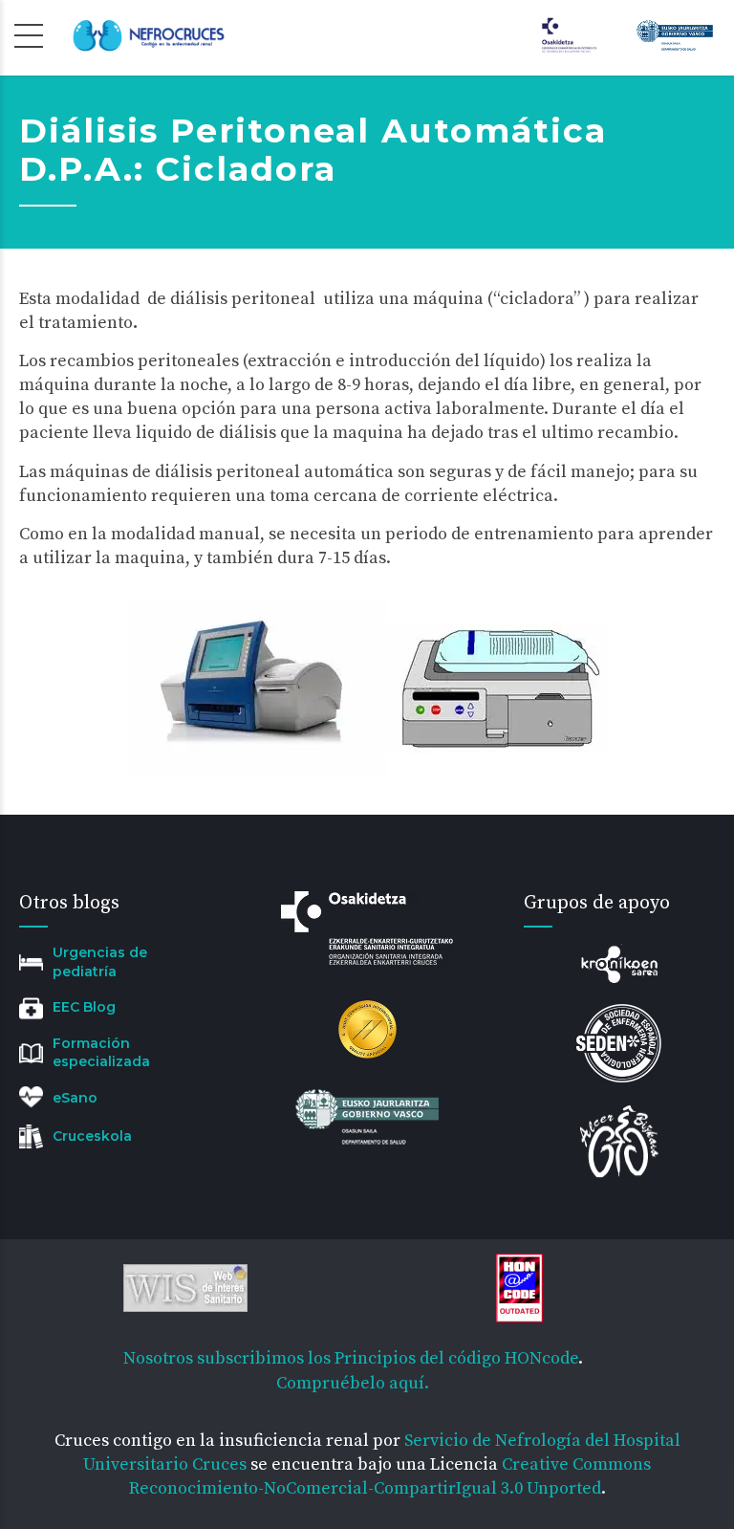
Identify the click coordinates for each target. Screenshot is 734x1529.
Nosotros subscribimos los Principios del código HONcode (350, 1358)
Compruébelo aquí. (352, 1383)
